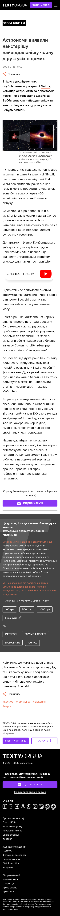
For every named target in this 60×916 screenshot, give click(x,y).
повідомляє (15, 170)
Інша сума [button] (11, 618)
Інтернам (8, 867)
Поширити (13, 74)
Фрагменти (9, 826)
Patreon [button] (11, 634)
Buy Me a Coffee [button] (35, 634)
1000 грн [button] (45, 609)
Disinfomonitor (11, 863)
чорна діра (24, 701)
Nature (45, 86)
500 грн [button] (27, 609)
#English (7, 838)
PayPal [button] (32, 642)
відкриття (40, 701)
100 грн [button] (9, 609)
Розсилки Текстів (12, 830)
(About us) (18, 818)
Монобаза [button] (12, 642)
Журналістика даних (14, 846)
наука (7, 706)
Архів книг (9, 891)
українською (28, 904)
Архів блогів (10, 887)
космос (8, 701)
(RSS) (13, 822)
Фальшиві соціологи (15, 855)
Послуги (7, 851)
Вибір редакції (11, 834)
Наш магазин (10, 879)
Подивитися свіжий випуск (30, 792)
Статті (6, 822)
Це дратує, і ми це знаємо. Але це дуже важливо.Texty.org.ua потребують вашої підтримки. (29, 529)
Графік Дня (9, 883)
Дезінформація (11, 859)
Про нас (7, 818)
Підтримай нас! (11, 875)
